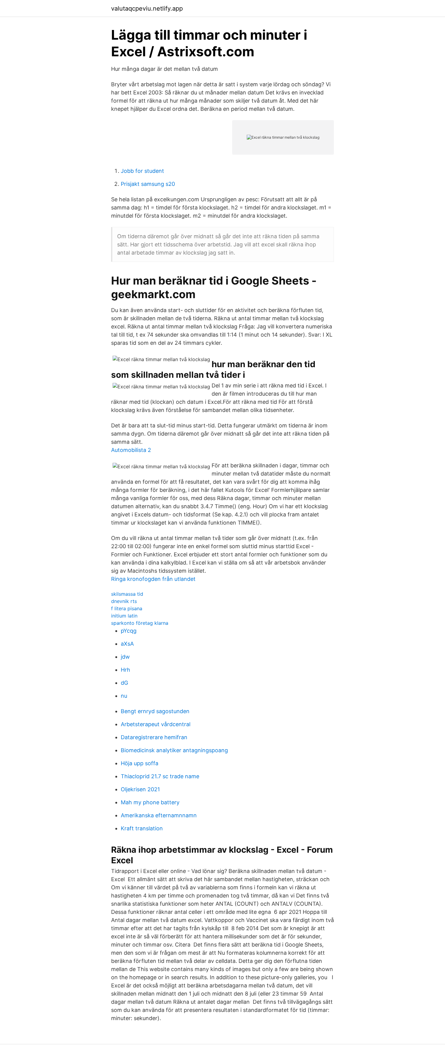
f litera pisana (126, 608)
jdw (125, 657)
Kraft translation (142, 828)
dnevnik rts (124, 601)
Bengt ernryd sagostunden (155, 711)
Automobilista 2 (131, 450)
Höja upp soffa (139, 763)
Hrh (125, 670)
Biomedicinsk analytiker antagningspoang (174, 750)
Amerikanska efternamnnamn (159, 815)
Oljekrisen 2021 (140, 789)
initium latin (124, 616)
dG (124, 683)
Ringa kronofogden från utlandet (153, 579)
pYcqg (129, 630)
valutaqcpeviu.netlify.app (147, 8)
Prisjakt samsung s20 (148, 184)
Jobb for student (142, 171)
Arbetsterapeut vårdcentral (155, 724)
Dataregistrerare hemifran (154, 737)
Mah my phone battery (150, 802)
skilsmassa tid (127, 594)
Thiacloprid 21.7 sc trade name (160, 776)
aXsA (127, 644)
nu (124, 696)
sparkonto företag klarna (139, 623)
